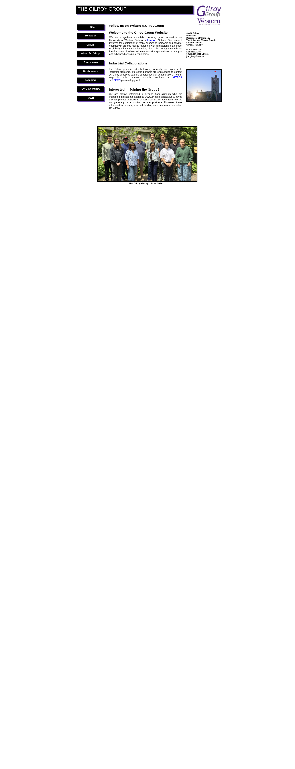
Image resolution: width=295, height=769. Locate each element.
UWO (91, 98)
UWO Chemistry (90, 89)
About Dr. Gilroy (90, 53)
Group (90, 45)
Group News (91, 62)
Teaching (90, 80)
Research (90, 35)
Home (91, 27)
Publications (90, 71)
